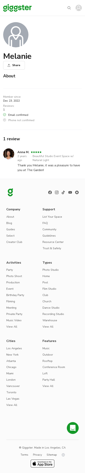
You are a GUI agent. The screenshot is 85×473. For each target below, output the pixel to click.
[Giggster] (17, 8)
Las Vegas (12, 399)
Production (13, 282)
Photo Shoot (14, 276)
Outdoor (47, 355)
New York (12, 355)
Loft (44, 373)
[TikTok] (63, 192)
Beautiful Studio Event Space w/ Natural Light (53, 158)
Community (49, 229)
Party (9, 270)
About (10, 217)
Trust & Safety (51, 248)
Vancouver (13, 386)
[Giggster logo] (10, 192)
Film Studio (49, 289)
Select (10, 236)
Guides (10, 229)
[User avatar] (79, 8)
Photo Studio (50, 270)
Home (46, 276)
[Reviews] (77, 192)
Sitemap (52, 455)
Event (9, 289)
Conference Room (53, 367)
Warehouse (49, 320)
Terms (24, 455)
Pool (45, 282)
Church (46, 301)
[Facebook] (50, 192)
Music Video (14, 320)
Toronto (11, 392)
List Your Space (52, 217)
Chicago (11, 367)
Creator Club (14, 242)
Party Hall (48, 380)
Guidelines (49, 236)
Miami (9, 373)
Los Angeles (14, 348)
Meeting (11, 308)
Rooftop (47, 361)
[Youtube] (70, 192)
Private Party (14, 314)
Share (16, 65)
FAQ (45, 223)
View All (11, 327)
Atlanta (11, 361)
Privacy (37, 455)
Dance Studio (51, 308)
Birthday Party (15, 295)
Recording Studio (53, 314)
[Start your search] (69, 8)
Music (46, 348)
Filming (10, 301)
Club (45, 295)
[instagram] (57, 192)
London (11, 380)
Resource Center (53, 242)
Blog (9, 223)
